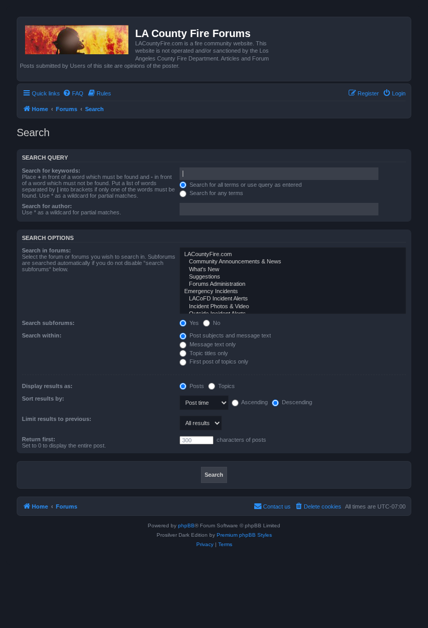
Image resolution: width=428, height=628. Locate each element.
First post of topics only (218, 361)
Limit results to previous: (56, 419)
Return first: (38, 439)
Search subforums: (48, 323)
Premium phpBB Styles (244, 535)
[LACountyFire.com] (292, 254)
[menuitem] (73, 93)
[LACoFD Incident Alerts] (292, 299)
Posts (196, 386)
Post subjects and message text (229, 335)
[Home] (77, 37)
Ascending (254, 402)
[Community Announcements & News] (292, 261)
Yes (193, 323)
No (215, 323)
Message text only (212, 344)
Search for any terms (215, 193)
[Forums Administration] (292, 284)
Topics (226, 386)
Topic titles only (208, 353)
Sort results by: (43, 398)
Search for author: (47, 206)
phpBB (186, 525)
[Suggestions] (292, 277)
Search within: (42, 335)
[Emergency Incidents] (292, 291)
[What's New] (292, 269)
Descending (296, 402)
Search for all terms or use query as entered (245, 185)
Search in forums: (46, 250)
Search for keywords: (51, 170)
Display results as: (47, 386)
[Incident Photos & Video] (292, 306)
